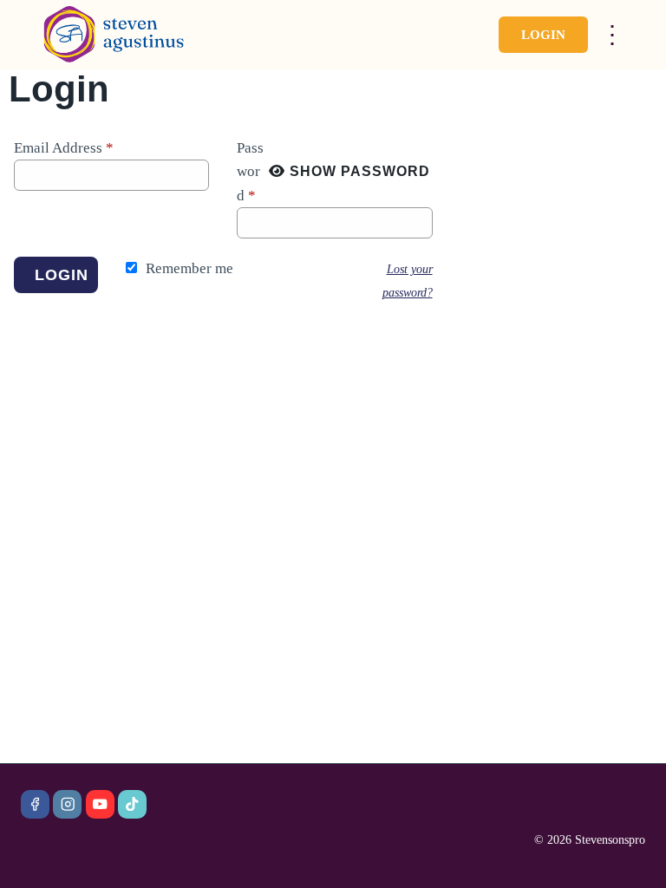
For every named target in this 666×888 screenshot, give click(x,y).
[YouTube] (100, 804)
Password (250, 171)
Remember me (189, 268)
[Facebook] (35, 804)
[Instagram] (67, 804)
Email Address (64, 148)
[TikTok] (132, 804)
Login (543, 35)
